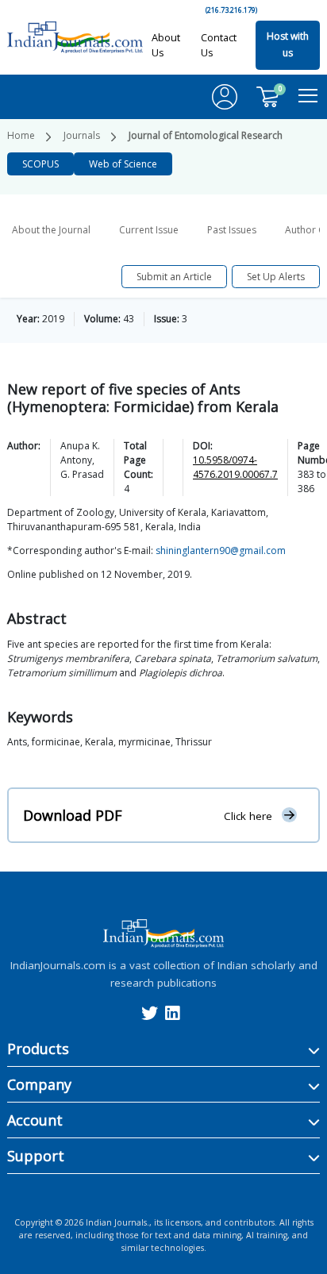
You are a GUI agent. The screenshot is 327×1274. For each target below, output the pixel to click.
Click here (248, 815)
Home (21, 135)
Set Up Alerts (276, 276)
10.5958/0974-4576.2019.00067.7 (235, 467)
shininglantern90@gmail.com (221, 550)
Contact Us (219, 45)
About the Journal (51, 230)
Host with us (288, 44)
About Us (166, 45)
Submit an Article (174, 276)
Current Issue (149, 230)
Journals (81, 135)
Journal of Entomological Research (206, 135)
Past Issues (231, 230)
